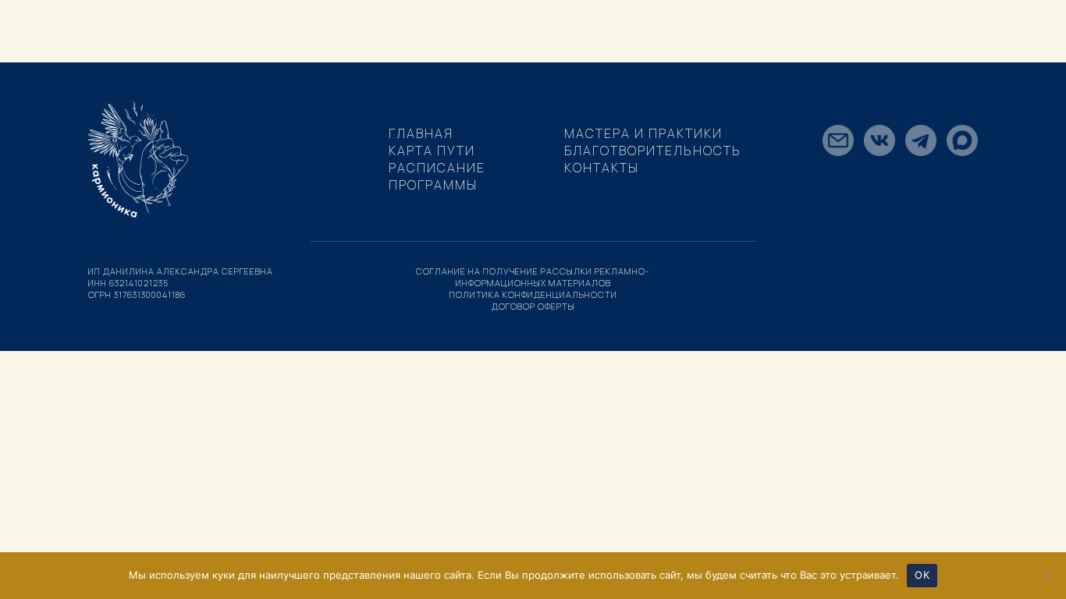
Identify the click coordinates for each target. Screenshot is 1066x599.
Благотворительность (652, 150)
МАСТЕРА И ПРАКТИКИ (643, 133)
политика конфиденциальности (533, 294)
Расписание (437, 167)
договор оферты (533, 306)
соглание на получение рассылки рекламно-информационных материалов (533, 277)
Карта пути (432, 150)
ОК (922, 575)
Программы (433, 184)
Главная (421, 133)
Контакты (601, 167)
